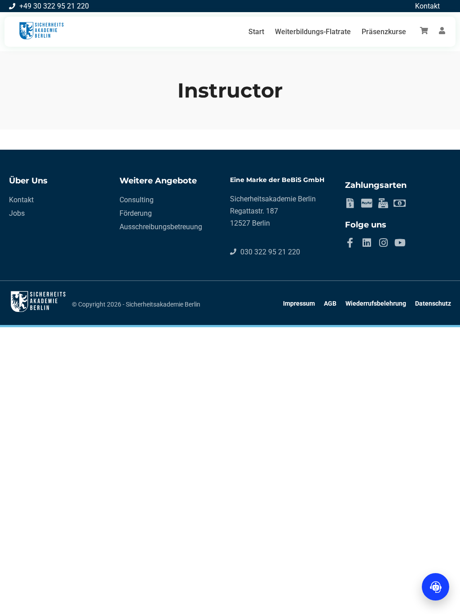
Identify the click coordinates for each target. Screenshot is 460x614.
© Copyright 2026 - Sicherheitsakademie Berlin (136, 304)
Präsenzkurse (384, 31)
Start (256, 31)
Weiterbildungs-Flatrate (313, 31)
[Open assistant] (435, 587)
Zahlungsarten (376, 185)
